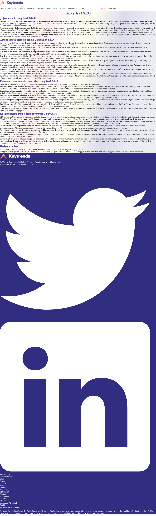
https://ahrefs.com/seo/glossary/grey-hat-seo (66, 149)
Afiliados (3, 490)
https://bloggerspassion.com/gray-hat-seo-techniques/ (123, 152)
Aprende (71, 8)
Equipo (3, 494)
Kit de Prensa (5, 496)
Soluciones (51, 8)
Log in (102, 8)
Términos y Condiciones (9, 507)
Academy (3, 481)
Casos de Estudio (25, 8)
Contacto (3, 488)
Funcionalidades (7, 8)
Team (82, 8)
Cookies (3, 505)
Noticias (3, 499)
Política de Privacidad (8, 503)
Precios (63, 8)
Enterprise (40, 8)
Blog (2, 479)
